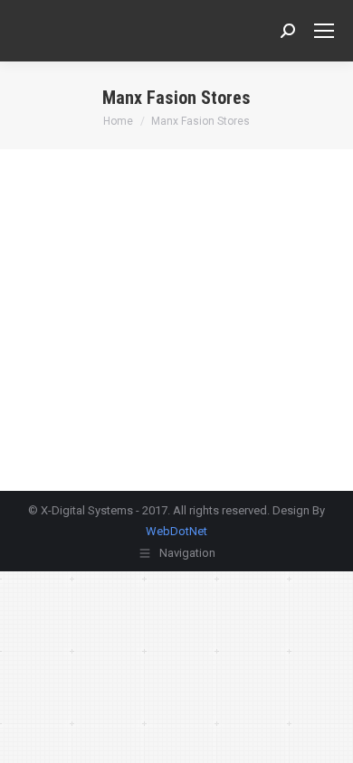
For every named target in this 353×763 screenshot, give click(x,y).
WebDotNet (176, 531)
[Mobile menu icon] (324, 31)
